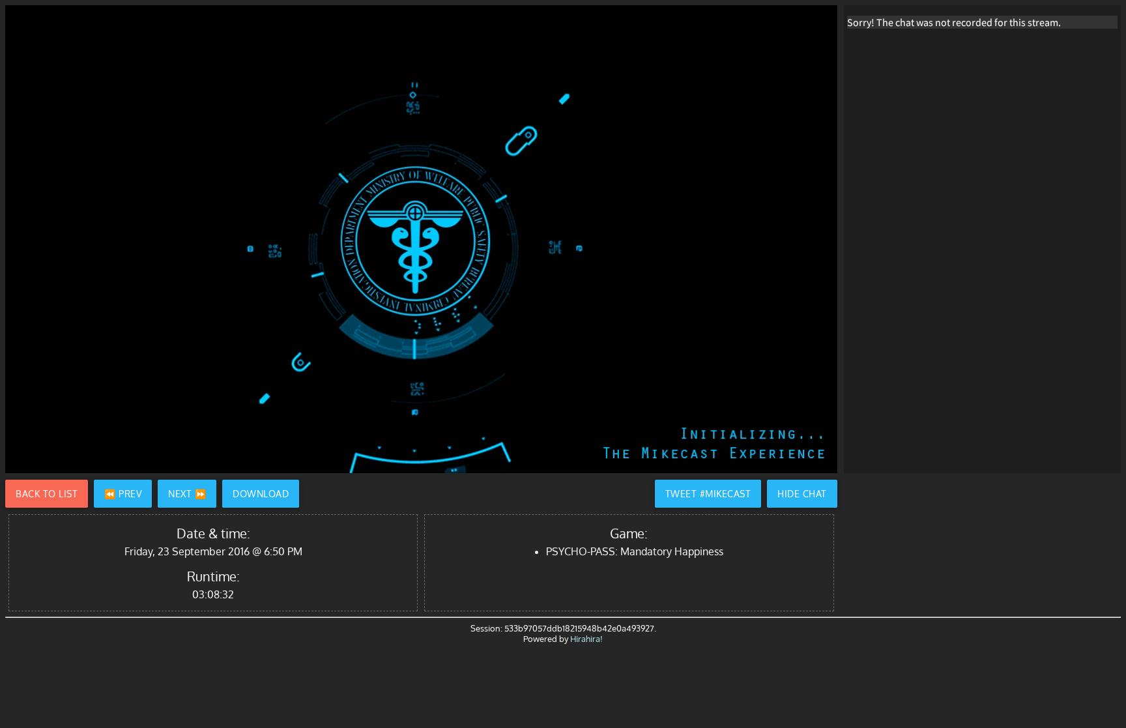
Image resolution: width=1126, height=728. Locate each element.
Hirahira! (586, 638)
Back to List (47, 493)
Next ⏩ (187, 493)
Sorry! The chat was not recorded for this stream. (954, 22)
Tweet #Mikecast (708, 493)
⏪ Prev (122, 493)
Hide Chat (802, 493)
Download (261, 493)
